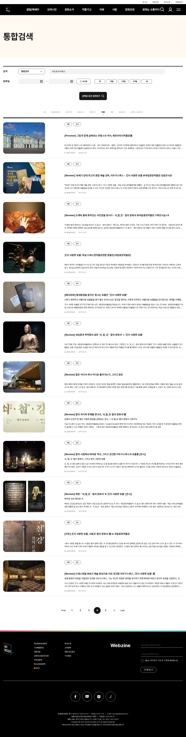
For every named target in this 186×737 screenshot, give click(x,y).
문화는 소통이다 (151, 9)
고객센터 (68, 648)
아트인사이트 (8, 9)
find (162, 9)
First (63, 610)
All (44, 112)
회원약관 (37, 652)
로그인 (145, 2)
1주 (100, 81)
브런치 (110, 697)
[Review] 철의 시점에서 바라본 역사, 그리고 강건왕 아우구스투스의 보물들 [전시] (105, 454)
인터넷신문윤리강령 (41, 656)
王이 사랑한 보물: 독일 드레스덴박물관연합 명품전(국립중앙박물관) (97, 255)
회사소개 (167, 2)
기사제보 (68, 656)
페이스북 (75, 697)
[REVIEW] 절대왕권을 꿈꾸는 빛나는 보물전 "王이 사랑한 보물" (95, 294)
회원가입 (155, 2)
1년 (147, 81)
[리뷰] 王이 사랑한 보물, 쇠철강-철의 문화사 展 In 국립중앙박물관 (97, 533)
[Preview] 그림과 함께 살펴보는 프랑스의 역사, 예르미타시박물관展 (98, 135)
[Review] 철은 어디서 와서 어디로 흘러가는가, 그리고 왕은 (93, 374)
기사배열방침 (39, 648)
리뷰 (102, 9)
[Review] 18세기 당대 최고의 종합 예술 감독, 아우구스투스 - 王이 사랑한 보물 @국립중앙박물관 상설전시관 (118, 175)
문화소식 (69, 9)
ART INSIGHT (8, 648)
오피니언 (52, 9)
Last (123, 610)
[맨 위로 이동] (179, 623)
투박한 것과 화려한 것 (73, 499)
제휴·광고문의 (70, 652)
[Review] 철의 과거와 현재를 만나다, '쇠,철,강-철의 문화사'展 (95, 414)
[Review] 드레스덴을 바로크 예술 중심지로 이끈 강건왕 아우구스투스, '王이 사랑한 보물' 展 (109, 573)
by (69, 153)
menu (178, 9)
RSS (38, 668)
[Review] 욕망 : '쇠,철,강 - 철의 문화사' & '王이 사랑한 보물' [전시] (98, 494)
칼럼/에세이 (33, 9)
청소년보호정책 (39, 664)
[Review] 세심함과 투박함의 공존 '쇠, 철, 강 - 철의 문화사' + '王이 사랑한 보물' (103, 334)
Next (114, 610)
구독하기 (148, 669)
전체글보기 (179, 2)
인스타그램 (99, 697)
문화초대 (129, 9)
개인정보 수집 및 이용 (158, 660)
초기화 (84, 81)
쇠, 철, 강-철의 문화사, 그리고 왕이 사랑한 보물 (84, 459)
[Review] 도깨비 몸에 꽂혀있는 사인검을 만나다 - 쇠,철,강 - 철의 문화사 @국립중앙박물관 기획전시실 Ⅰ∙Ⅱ (116, 215)
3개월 (123, 81)
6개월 (135, 81)
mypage (170, 9)
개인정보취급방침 (40, 643)
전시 (77, 124)
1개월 (111, 81)
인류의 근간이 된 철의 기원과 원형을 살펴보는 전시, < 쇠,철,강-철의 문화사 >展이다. (101, 419)
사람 (114, 9)
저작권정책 (38, 660)
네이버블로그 (87, 697)
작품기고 (86, 9)
